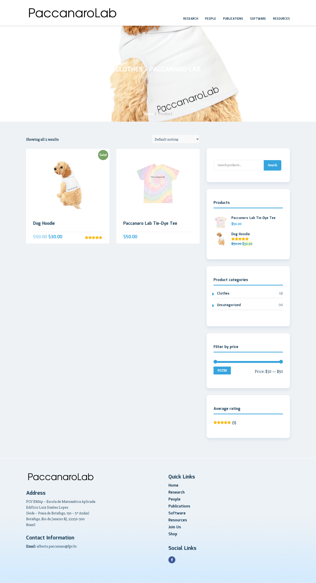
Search (272, 165)
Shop (172, 534)
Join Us (174, 527)
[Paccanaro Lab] (73, 13)
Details (68, 118)
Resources (281, 19)
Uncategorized (229, 305)
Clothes (223, 294)
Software (258, 19)
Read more (68, 185)
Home (173, 485)
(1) (225, 423)
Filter (222, 370)
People (210, 19)
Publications (233, 19)
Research (190, 19)
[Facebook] (171, 559)
